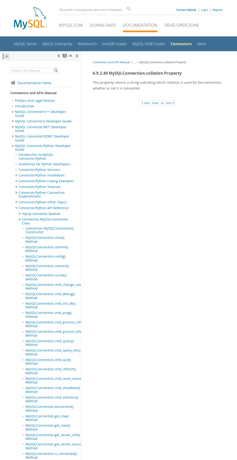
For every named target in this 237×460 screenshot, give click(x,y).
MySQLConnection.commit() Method (46, 249)
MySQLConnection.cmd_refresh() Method (50, 371)
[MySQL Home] (30, 19)
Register (217, 10)
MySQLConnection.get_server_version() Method (55, 446)
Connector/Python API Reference (44, 208)
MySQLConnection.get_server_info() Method (52, 437)
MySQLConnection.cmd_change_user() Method (54, 287)
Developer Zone (181, 25)
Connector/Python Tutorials (40, 187)
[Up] (70, 55)
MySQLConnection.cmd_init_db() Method (50, 305)
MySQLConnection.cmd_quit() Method (48, 362)
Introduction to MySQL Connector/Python (36, 156)
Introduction (24, 106)
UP (162, 103)
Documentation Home (34, 83)
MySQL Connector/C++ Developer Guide (40, 114)
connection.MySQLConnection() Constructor (49, 230)
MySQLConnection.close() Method (44, 239)
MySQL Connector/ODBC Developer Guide (42, 138)
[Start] (64, 55)
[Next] (77, 55)
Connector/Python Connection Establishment (42, 194)
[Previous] (59, 55)
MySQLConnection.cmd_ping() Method (48, 315)
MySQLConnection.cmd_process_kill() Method (53, 333)
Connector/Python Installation (42, 175)
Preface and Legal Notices (35, 101)
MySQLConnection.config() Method (45, 258)
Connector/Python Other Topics (43, 202)
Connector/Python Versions (39, 170)
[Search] (55, 70)
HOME (155, 103)
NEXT (169, 103)
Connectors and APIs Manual (111, 62)
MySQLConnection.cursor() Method (45, 277)
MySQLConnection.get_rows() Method (47, 427)
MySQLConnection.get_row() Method (47, 418)
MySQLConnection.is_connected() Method (51, 456)
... (135, 62)
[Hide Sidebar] (5, 56)
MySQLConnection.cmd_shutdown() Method (52, 390)
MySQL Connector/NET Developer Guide (41, 129)
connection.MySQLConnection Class (45, 221)
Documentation (140, 25)
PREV (146, 103)
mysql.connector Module (41, 214)
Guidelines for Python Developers (44, 164)
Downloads (103, 25)
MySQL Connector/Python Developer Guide (43, 148)
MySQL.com (71, 25)
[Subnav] (13, 111)
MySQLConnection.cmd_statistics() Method (51, 399)
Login (204, 10)
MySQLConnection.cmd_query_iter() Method (52, 352)
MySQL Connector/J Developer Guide (43, 121)
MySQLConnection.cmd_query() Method (49, 343)
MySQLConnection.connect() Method (47, 268)
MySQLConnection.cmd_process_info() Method (54, 324)
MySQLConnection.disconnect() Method (49, 408)
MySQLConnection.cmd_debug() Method (50, 296)
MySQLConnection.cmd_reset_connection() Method (58, 380)
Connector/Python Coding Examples (46, 181)
